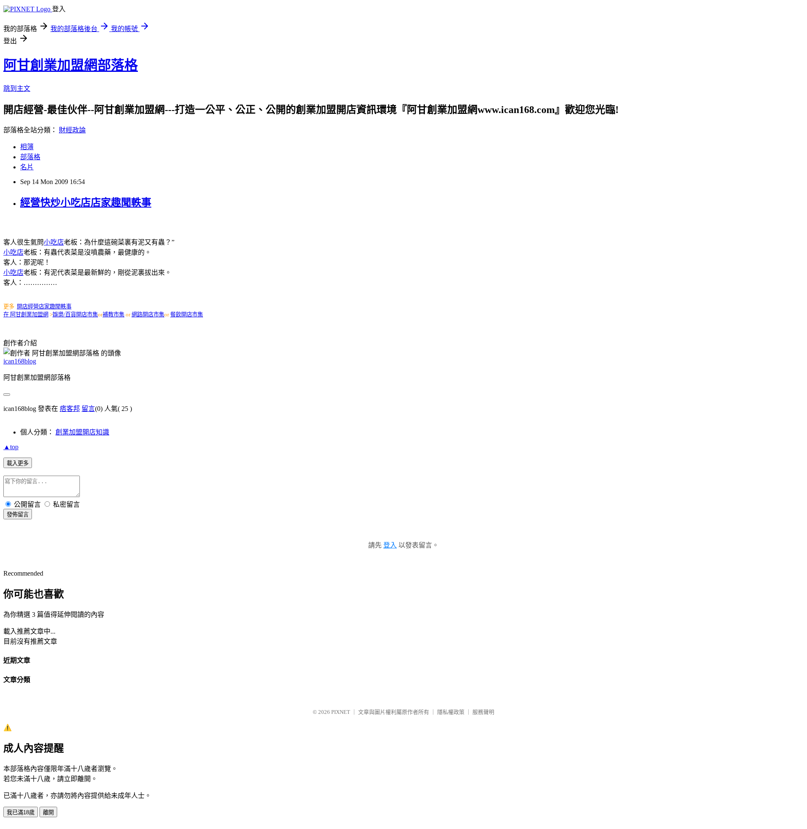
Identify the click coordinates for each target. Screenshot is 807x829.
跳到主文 (16, 88)
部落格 (30, 157)
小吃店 (54, 242)
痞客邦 (70, 408)
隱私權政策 (450, 712)
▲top (10, 446)
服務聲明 (483, 712)
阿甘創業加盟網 (29, 314)
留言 (88, 408)
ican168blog (19, 361)
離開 (48, 812)
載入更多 (18, 463)
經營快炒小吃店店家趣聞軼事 (85, 202)
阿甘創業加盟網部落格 (70, 65)
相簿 (27, 146)
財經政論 (72, 130)
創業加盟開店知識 (82, 432)
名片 (27, 167)
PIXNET (340, 712)
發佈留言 (18, 514)
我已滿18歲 (20, 812)
